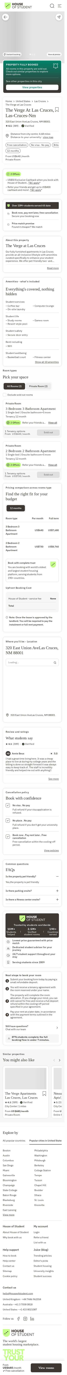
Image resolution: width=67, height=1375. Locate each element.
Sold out (48, 432)
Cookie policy (10, 1276)
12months (15, 508)
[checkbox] (32, 394)
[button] (32, 31)
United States (23, 101)
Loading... (13, 662)
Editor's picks (41, 1260)
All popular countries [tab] (14, 1140)
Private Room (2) (38, 386)
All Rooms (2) (14, 386)
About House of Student (16, 1232)
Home (8, 101)
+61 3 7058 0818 (23, 1304)
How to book (9, 1255)
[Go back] (5, 17)
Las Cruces (40, 101)
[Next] (60, 1060)
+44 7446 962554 (31, 1299)
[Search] (52, 6)
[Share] (58, 17)
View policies (51, 850)
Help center (9, 1260)
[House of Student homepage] (18, 6)
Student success (43, 1276)
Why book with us (12, 1237)
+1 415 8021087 (28, 1309)
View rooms (46, 1368)
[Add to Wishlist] (57, 113)
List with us (40, 1242)
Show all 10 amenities (47, 362)
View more (8, 1214)
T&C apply (34, 182)
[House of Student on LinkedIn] (32, 1319)
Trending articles (43, 1255)
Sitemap (7, 1271)
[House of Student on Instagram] (25, 1319)
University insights (44, 1271)
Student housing (42, 1265)
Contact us (8, 1265)
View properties (32, 87)
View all (52, 422)
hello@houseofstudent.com (18, 1293)
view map (48, 137)
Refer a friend (41, 1237)
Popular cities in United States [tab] (46, 1140)
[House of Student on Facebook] (18, 1319)
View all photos (54, 54)
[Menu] (60, 6)
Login (37, 1232)
